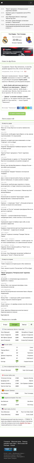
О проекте (7, 441)
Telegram (14, 458)
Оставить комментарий (17, 113)
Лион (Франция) (5, 332)
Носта (2, 347)
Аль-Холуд (30, 404)
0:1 (17, 350)
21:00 (17, 404)
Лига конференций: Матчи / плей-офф (14, 366)
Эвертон (31, 386)
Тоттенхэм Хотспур (6, 378)
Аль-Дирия (4, 404)
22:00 (16, 332)
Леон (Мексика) (5, 412)
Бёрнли (31, 380)
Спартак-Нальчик (28, 361)
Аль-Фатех (30, 401)
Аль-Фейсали (4, 401)
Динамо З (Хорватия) (27, 335)
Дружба (3, 358)
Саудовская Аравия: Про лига (12, 397)
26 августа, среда (7, 123)
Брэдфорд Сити (5, 380)
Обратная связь (16, 441)
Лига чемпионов (8, 262)
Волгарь (3, 361)
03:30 (17, 414)
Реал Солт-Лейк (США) (27, 412)
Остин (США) (29, 414)
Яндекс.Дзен (7, 458)
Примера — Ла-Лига (9, 126)
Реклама (6, 445)
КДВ (2, 353)
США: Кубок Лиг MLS (10, 409)
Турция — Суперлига (9, 239)
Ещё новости (5, 315)
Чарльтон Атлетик (28, 378)
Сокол (31, 347)
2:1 (17, 358)
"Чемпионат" (12, 108)
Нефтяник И (30, 358)
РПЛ (25, 71)
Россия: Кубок (8, 344)
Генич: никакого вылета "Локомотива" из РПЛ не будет (16, 268)
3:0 (17, 412)
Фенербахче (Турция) (27, 332)
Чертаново (30, 353)
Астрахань (30, 355)
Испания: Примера (17, 43)
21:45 (17, 378)
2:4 (17, 353)
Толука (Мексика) (5, 414)
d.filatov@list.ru (20, 456)
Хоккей (12, 445)
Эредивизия (7, 289)
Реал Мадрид (12, 34)
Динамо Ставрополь (6, 355)
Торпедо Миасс (5, 350)
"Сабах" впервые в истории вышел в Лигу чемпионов (16, 264)
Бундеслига (7, 170)
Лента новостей (8, 119)
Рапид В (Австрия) (6, 370)
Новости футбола (8, 61)
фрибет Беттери (25, 423)
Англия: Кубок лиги (9, 375)
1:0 (17, 355)
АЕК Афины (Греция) (6, 337)
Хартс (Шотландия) (28, 370)
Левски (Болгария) (28, 337)
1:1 (17, 347)
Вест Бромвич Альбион (27, 383)
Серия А (6, 232)
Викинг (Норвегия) (6, 335)
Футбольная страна (18, 453)
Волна (31, 350)
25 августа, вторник (7, 259)
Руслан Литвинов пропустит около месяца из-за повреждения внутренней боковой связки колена (19, 26)
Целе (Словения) (5, 340)
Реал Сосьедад (21, 34)
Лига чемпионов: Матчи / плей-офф (14, 329)
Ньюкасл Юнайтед (6, 383)
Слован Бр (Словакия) (27, 340)
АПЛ (5, 151)
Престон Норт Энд (6, 386)
